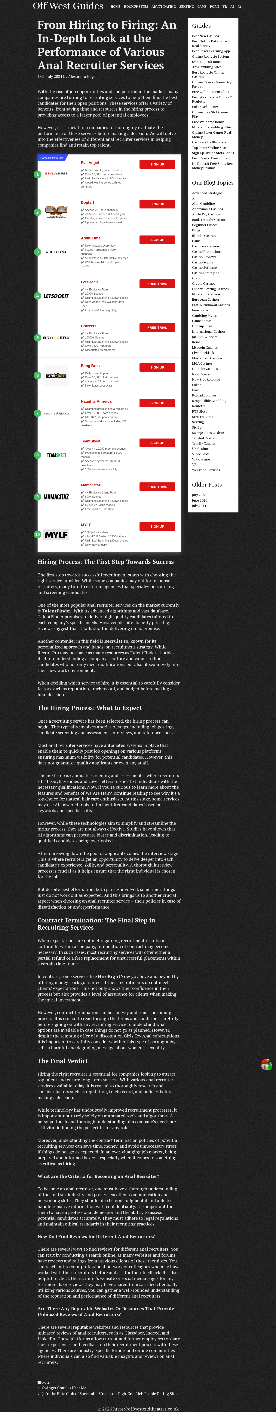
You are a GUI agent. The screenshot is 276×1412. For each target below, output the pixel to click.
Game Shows (201, 320)
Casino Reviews (204, 256)
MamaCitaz (91, 485)
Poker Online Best (206, 106)
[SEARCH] (239, 6)
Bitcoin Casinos (204, 235)
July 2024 (199, 505)
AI (232, 6)
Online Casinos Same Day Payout (211, 84)
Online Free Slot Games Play (210, 114)
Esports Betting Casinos (210, 289)
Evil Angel (90, 163)
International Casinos (208, 331)
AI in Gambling (203, 203)
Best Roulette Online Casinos (208, 74)
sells (42, 1048)
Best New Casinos (205, 36)
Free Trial (157, 284)
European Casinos (205, 299)
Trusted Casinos (204, 438)
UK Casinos (200, 448)
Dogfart (87, 202)
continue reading (131, 793)
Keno (196, 342)
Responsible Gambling (209, 400)
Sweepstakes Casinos (208, 432)
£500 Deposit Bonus (207, 61)
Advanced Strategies (208, 193)
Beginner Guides (205, 225)
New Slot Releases (206, 379)
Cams (202, 6)
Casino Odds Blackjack (209, 142)
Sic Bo (196, 427)
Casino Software (204, 267)
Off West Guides (68, 6)
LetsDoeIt (89, 282)
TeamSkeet (90, 441)
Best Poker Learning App (211, 51)
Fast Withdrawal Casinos (211, 304)
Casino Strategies (205, 272)
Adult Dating (164, 6)
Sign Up (157, 164)
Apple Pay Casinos (206, 214)
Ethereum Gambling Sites (212, 127)
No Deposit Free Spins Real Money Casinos (213, 165)
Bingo (196, 230)
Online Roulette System (210, 56)
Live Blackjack (203, 352)
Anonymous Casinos (207, 209)
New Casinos (202, 374)
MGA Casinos (202, 363)
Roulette (199, 406)
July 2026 (199, 495)
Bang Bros (90, 366)
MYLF (86, 525)
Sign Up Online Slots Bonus (213, 152)
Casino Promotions (206, 251)
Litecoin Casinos (205, 347)
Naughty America (96, 401)
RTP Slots (199, 411)
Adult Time (90, 238)
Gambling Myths (204, 315)
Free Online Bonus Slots (210, 91)
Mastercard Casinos (207, 358)
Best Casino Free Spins (209, 158)
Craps (196, 278)
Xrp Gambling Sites (207, 67)
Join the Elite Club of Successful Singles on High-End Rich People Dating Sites (110, 1393)
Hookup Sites (136, 6)
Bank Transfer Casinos (209, 219)
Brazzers (89, 326)
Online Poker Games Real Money (211, 134)
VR (224, 6)
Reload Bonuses (204, 395)
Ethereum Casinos (206, 294)
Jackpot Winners (204, 336)
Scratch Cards (202, 416)
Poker (196, 384)
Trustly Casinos (204, 443)
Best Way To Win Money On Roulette (213, 99)
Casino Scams (202, 262)
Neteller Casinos (205, 368)
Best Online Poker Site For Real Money (212, 43)
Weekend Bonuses (206, 470)
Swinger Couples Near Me (64, 1387)
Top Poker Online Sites (209, 147)
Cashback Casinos (205, 246)
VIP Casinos (201, 459)
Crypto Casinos (203, 283)
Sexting (186, 6)
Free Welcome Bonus (208, 122)
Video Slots (201, 454)
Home (116, 6)
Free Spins (200, 310)
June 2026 (199, 500)
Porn (214, 6)
